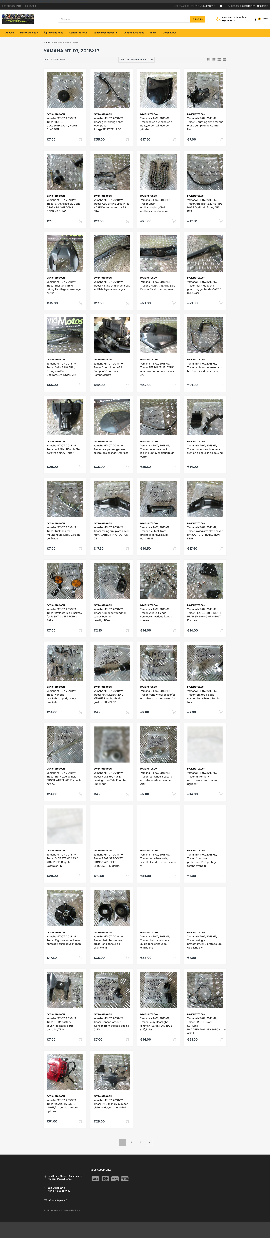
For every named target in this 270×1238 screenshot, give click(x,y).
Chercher (198, 19)
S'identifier (248, 6)
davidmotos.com (56, 114)
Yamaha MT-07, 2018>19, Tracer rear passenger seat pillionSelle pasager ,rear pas (111, 449)
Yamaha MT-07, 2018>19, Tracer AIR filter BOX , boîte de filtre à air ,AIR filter (63, 449)
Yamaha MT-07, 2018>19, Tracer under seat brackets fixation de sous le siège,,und (205, 449)
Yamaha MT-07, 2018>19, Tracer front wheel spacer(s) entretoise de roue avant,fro (157, 694)
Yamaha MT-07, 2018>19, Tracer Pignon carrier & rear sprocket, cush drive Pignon (64, 940)
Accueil (47, 42)
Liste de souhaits (11, 6)
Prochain (149, 1142)
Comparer (30, 6)
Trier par (125, 59)
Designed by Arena (72, 1210)
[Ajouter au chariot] (80, 139)
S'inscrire (262, 6)
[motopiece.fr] (18, 19)
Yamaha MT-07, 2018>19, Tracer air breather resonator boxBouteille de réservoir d (204, 367)
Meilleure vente (138, 59)
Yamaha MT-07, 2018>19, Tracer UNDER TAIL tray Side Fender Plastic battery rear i (157, 285)
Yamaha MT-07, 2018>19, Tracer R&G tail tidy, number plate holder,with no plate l (111, 1104)
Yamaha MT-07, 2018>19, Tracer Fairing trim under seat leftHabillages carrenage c (112, 285)
